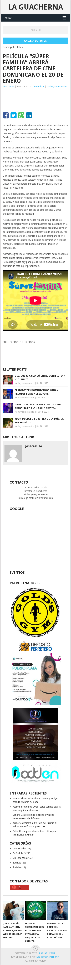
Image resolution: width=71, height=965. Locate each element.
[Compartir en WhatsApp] (21, 115)
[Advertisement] (30, 99)
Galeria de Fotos (35, 40)
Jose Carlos (8, 86)
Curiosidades (19, 848)
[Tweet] (14, 115)
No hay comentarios (57, 86)
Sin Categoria (20, 858)
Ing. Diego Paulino (47, 957)
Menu (8, 18)
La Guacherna (35, 7)
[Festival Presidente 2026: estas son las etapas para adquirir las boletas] (35, 910)
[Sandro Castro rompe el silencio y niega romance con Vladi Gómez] (57, 910)
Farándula (39, 86)
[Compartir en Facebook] (6, 115)
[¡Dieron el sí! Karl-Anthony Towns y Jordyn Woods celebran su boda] (13, 910)
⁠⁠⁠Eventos (17, 862)
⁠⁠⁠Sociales (17, 867)
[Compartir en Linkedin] (29, 115)
